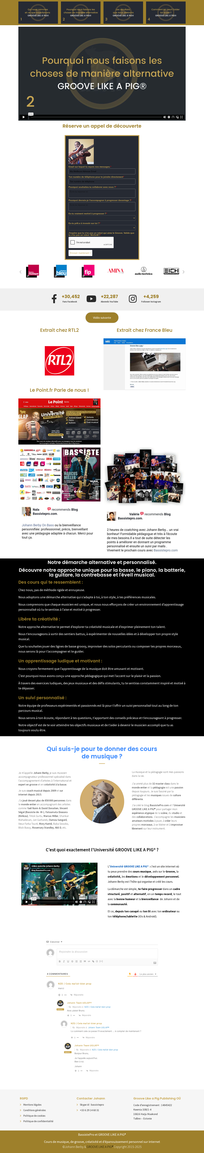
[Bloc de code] (89, 961)
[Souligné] (68, 961)
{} (97, 961)
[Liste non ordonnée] (81, 961)
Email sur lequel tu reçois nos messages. (90, 167)
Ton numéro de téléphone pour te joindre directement (96, 177)
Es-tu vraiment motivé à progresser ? (88, 213)
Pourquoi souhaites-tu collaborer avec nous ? (92, 187)
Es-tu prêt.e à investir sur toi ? (84, 223)
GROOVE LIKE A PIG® (100, 1147)
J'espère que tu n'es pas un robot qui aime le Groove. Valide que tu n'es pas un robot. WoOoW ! (101, 234)
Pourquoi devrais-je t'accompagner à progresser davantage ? (100, 200)
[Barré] (72, 961)
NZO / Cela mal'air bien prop (97, 1007)
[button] (20, 272)
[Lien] (93, 961)
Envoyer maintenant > (80, 253)
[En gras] (60, 961)
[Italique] (64, 961)
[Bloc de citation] (85, 961)
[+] (101, 961)
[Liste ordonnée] (76, 961)
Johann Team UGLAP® (79, 1002)
